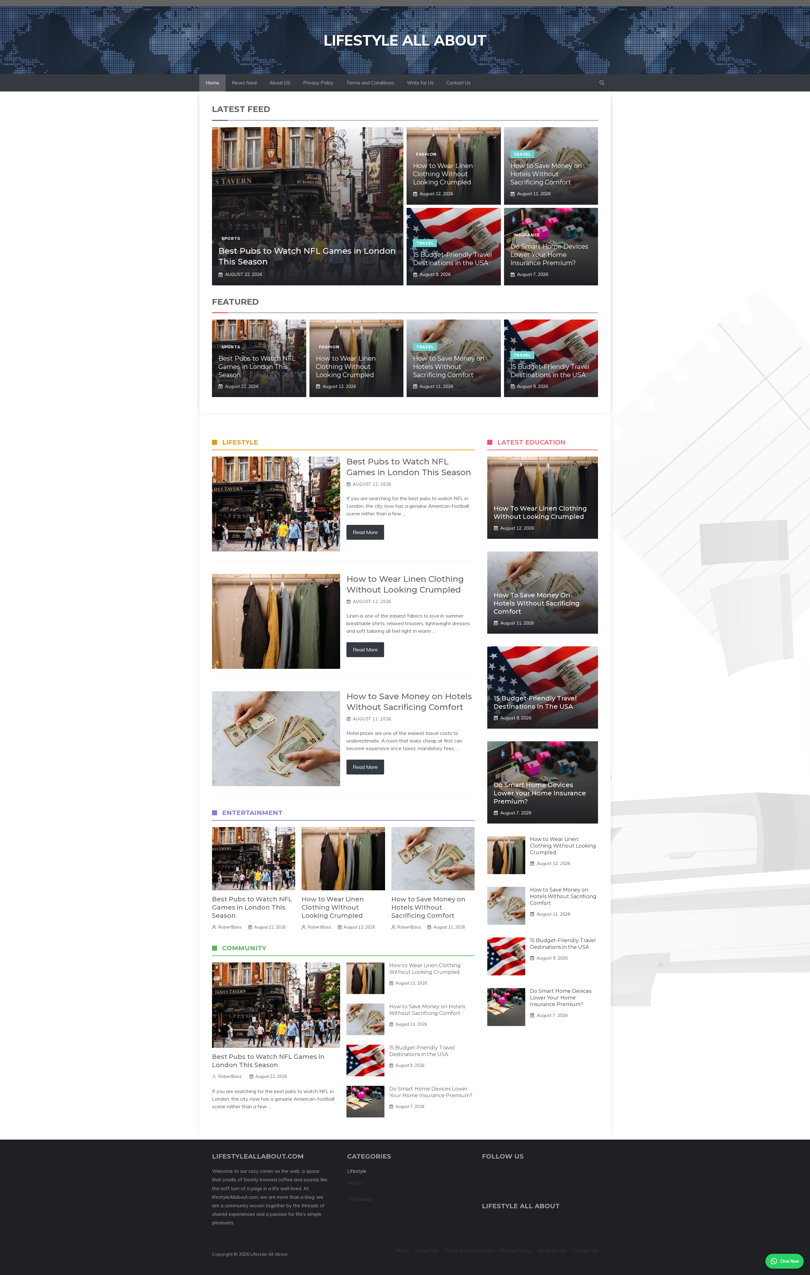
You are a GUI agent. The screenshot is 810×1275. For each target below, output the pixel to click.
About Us (427, 1250)
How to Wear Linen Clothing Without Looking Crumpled (443, 174)
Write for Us (420, 83)
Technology (360, 1199)
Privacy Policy (318, 83)
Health (354, 1182)
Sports (230, 238)
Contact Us (458, 83)
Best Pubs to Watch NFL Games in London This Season (257, 367)
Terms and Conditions (370, 83)
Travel (522, 154)
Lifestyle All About (405, 40)
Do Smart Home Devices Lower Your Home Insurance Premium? (549, 255)
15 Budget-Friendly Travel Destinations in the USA (422, 1051)
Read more (365, 532)
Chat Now (789, 1261)
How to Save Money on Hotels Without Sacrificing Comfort (546, 174)
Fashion (426, 154)
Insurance (527, 235)
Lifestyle (356, 1171)
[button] (602, 82)
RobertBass (230, 927)
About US (279, 83)
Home (212, 83)
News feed (244, 83)
